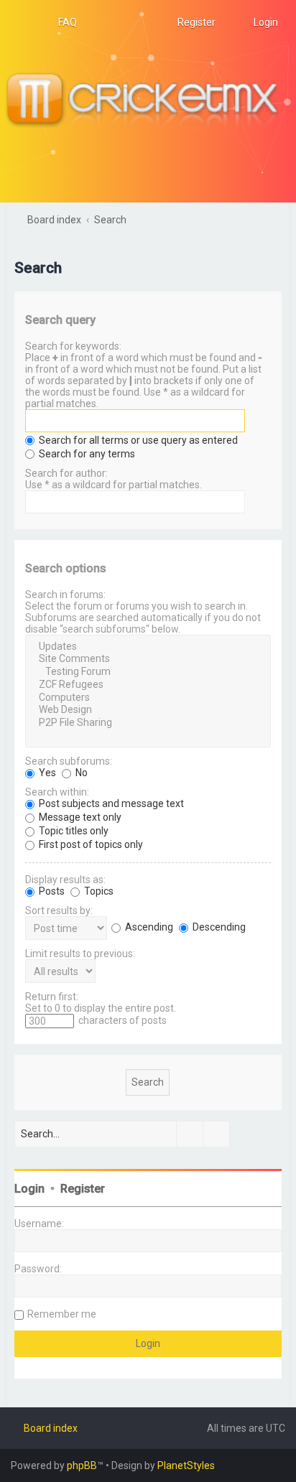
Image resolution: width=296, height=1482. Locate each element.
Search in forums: (65, 594)
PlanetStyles (186, 1465)
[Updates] (147, 646)
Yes (46, 772)
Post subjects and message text (110, 803)
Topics (98, 891)
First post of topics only (90, 844)
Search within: (57, 792)
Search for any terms (86, 454)
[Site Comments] (147, 659)
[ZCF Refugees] (147, 685)
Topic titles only (72, 830)
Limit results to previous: (80, 953)
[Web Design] (147, 710)
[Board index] (148, 101)
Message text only (79, 817)
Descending (218, 927)
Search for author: (66, 473)
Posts (51, 891)
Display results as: (65, 879)
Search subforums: (68, 761)
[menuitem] (61, 22)
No (80, 772)
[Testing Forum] (147, 672)
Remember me (61, 1314)
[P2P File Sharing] (147, 723)
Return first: (51, 996)
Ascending (148, 927)
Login (29, 1189)
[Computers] (147, 697)
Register (82, 1189)
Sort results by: (59, 910)
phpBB (82, 1465)
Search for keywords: (73, 346)
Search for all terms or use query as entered (137, 440)
